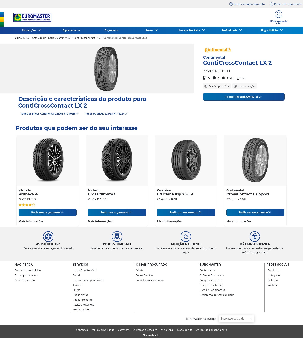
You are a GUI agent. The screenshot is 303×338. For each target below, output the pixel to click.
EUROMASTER (210, 264)
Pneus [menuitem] (150, 30)
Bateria (77, 275)
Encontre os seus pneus (150, 280)
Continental (63, 37)
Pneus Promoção (82, 299)
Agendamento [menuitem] (71, 30)
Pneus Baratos (144, 275)
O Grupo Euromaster (212, 275)
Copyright (123, 330)
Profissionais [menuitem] (230, 30)
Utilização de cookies (145, 330)
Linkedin (273, 280)
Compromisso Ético (211, 280)
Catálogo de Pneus (43, 37)
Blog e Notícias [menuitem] (270, 30)
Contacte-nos (207, 270)
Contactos (82, 330)
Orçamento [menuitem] (111, 30)
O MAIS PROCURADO (151, 264)
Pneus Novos (80, 294)
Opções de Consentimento (211, 330)
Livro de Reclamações (212, 290)
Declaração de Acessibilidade (217, 294)
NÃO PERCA (24, 264)
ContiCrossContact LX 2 (86, 37)
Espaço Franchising (211, 285)
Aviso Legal (167, 330)
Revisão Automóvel (84, 304)
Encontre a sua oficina (28, 270)
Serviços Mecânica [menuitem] (190, 30)
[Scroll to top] (294, 330)
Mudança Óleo (81, 309)
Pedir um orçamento (241, 97)
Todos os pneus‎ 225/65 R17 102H (105, 113)
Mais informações (31, 221)
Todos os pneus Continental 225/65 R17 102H (48, 113)
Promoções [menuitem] (29, 30)
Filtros (76, 290)
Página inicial (21, 37)
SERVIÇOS (80, 264)
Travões (77, 285)
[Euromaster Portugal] (31, 17)
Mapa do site (184, 330)
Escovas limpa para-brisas (88, 280)
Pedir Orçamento (25, 280)
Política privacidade (102, 330)
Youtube (273, 285)
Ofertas (140, 270)
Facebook (273, 270)
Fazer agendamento (26, 275)
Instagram (274, 275)
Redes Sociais (277, 264)
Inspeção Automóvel (85, 270)
